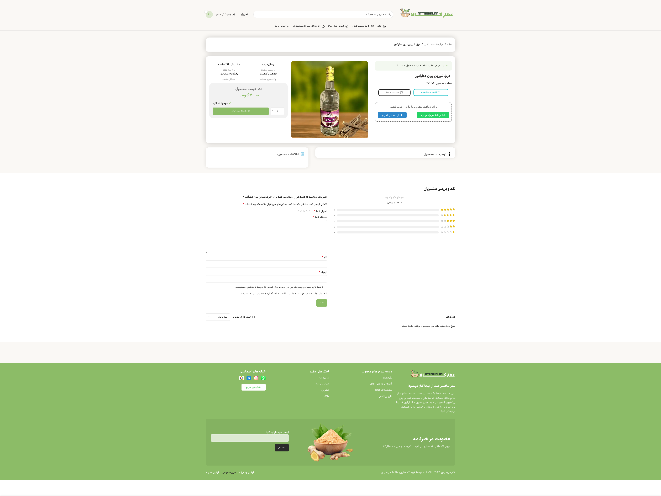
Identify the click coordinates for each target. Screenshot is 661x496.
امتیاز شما (320, 211)
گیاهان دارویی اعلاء (381, 384)
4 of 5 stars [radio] (301, 211)
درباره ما (324, 378)
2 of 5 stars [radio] (306, 211)
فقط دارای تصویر (242, 317)
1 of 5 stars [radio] (309, 211)
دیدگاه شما (320, 217)
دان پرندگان (385, 396)
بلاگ (326, 396)
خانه (449, 45)
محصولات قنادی (383, 390)
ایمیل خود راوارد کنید (277, 432)
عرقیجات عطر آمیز (433, 45)
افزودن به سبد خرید (241, 111)
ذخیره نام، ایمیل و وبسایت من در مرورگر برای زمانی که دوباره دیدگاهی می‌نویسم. (279, 287)
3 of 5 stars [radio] (303, 211)
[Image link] (432, 375)
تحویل (325, 390)
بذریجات (387, 378)
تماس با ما (322, 384)
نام (324, 257)
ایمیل (323, 272)
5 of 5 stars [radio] (298, 211)
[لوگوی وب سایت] (426, 14)
